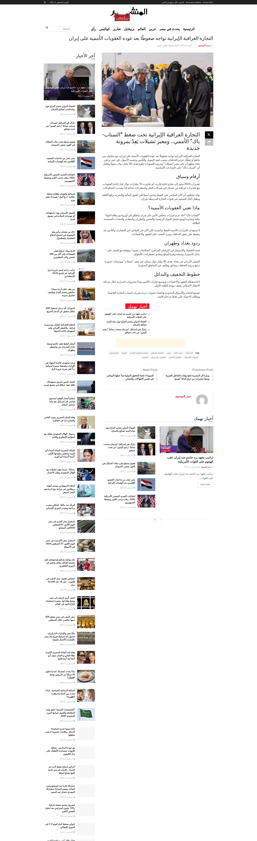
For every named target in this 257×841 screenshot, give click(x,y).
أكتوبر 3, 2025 (186, 45)
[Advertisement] (151, 343)
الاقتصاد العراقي (157, 353)
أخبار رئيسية (173, 45)
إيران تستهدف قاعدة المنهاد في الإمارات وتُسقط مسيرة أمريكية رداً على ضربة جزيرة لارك (60, 365)
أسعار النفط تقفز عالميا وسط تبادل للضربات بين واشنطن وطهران (61, 346)
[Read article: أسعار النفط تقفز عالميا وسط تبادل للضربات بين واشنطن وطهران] (86, 348)
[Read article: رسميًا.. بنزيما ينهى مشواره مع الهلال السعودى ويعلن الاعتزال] (86, 474)
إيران (168, 353)
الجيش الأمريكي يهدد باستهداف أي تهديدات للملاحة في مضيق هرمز (60, 216)
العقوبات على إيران (158, 357)
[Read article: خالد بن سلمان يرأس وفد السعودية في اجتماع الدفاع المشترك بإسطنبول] (86, 236)
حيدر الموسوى (204, 45)
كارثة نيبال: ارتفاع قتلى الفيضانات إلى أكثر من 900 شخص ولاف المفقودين (62, 254)
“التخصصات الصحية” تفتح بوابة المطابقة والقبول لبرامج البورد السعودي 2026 (60, 712)
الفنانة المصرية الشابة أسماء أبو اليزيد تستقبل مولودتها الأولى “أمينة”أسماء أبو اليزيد (60, 453)
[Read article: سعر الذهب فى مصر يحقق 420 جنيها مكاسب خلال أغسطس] (86, 621)
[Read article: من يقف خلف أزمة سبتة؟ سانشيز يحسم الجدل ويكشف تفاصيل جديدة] (86, 294)
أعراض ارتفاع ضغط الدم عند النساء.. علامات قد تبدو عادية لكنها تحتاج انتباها (61, 769)
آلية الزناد (189, 353)
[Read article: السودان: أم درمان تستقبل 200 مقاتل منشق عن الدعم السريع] (86, 313)
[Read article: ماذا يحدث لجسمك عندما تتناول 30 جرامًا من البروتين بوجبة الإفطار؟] (86, 676)
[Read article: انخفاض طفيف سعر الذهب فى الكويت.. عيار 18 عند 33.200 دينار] (86, 583)
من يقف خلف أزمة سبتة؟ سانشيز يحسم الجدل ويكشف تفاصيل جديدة (61, 292)
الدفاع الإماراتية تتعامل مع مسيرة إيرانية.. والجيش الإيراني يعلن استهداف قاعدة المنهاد (59, 327)
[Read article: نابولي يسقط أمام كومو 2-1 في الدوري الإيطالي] (86, 829)
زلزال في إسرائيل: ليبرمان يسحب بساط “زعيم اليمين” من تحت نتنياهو (119, 447)
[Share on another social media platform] (209, 142)
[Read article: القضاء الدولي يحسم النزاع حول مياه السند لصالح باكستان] (146, 432)
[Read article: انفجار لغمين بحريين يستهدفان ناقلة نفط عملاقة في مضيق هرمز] (86, 386)
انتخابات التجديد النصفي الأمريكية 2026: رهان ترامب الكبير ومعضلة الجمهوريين (119, 499)
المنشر (145, 357)
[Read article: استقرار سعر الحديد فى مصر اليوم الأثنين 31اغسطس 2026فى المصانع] (86, 526)
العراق (124, 353)
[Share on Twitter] (209, 134)
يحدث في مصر (169, 28)
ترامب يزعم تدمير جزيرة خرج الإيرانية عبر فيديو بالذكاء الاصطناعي (61, 273)
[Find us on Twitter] (45, 2)
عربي (152, 28)
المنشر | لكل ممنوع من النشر (173, 2)
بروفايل (129, 28)
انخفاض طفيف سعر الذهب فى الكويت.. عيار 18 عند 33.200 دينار (60, 581)
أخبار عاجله (178, 353)
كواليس (104, 28)
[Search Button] (46, 27)
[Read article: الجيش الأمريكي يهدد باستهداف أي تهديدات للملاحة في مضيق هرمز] (86, 217)
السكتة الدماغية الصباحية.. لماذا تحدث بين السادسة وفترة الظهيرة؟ (60, 693)
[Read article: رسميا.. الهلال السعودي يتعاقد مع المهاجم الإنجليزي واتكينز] (86, 438)
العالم (142, 28)
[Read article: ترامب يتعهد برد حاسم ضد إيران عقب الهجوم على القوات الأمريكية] (186, 439)
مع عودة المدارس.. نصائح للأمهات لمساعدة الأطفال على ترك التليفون (60, 750)
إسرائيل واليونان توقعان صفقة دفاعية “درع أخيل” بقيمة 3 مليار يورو (60, 196)
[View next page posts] (155, 520)
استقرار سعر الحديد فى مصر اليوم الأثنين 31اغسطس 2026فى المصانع (61, 524)
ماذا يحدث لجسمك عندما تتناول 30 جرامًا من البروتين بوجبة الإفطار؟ (60, 674)
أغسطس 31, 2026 (191, 467)
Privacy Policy (208, 2)
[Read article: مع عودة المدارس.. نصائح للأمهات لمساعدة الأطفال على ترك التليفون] (86, 752)
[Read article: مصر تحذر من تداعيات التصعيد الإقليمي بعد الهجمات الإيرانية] (146, 484)
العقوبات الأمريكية (191, 357)
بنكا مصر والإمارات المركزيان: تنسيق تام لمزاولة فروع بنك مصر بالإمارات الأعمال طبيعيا (59, 636)
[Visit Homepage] (128, 14)
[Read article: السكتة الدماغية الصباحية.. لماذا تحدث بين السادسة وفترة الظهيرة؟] (86, 695)
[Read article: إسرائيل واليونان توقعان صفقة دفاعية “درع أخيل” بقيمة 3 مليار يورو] (86, 198)
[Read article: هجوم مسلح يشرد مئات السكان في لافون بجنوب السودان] (146, 468)
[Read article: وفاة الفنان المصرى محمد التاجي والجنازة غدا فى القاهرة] (86, 422)
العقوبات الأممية (175, 357)
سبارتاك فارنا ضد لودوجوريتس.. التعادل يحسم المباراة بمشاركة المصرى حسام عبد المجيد (60, 788)
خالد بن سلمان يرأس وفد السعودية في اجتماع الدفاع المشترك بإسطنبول (62, 235)
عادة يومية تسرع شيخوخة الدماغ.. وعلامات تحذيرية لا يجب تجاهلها (60, 731)
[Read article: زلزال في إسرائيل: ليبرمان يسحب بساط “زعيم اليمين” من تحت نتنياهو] (146, 449)
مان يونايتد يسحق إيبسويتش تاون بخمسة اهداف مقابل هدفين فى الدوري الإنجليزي (59, 562)
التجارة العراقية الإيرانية (139, 353)
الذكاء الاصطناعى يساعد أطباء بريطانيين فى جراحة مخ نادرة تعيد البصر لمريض (59, 489)
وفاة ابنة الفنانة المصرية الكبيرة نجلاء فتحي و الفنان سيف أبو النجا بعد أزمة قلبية (60, 655)
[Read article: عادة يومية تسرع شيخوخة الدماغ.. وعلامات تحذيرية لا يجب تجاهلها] (86, 733)
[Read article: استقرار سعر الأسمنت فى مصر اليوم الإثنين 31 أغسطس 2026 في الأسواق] (86, 545)
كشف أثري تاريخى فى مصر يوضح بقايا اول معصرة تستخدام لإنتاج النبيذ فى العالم (60, 600)
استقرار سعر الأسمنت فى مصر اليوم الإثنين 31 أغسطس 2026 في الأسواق (60, 543)
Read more (204, 484)
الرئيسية (189, 28)
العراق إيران (113, 353)
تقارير (117, 28)
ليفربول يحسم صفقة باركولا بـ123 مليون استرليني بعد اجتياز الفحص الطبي (60, 808)
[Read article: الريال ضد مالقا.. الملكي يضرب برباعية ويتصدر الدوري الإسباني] (86, 509)
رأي (93, 28)
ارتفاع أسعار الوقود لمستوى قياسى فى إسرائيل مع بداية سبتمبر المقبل (62, 401)
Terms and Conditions (193, 2)
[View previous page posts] (160, 520)
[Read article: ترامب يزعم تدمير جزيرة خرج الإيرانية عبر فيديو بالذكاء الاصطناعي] (86, 274)
